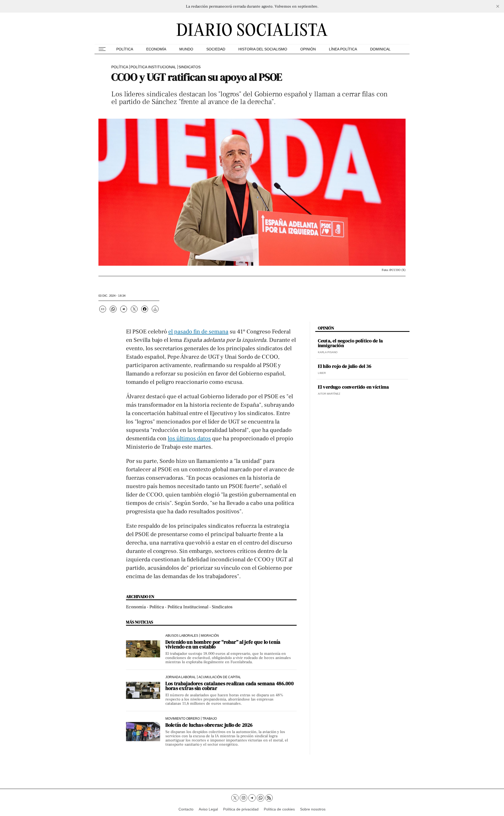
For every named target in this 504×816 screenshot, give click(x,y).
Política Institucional (153, 67)
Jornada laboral (180, 677)
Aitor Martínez (329, 393)
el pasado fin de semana (198, 331)
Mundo (186, 49)
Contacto (185, 809)
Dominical (380, 49)
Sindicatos (189, 67)
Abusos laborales (181, 635)
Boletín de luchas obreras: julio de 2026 (209, 724)
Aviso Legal (208, 809)
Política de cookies (279, 809)
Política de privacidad (241, 809)
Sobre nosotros (313, 809)
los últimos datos (189, 438)
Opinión (308, 49)
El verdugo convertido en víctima (353, 387)
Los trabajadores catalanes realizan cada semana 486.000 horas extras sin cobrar (229, 686)
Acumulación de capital (219, 677)
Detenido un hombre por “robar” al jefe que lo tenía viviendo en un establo (222, 644)
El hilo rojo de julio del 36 (344, 366)
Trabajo (209, 718)
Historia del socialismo (262, 49)
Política (124, 49)
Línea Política (343, 49)
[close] (498, 6)
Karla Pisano (328, 352)
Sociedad (215, 49)
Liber (322, 373)
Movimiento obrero (182, 718)
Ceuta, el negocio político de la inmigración (350, 343)
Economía (156, 49)
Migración (210, 635)
